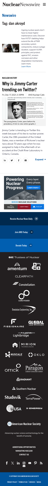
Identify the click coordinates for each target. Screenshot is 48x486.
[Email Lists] (24, 466)
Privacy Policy (12, 482)
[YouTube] (29, 463)
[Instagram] (24, 463)
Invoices (32, 482)
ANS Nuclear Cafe (36, 94)
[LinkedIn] (18, 463)
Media (39, 482)
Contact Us (24, 454)
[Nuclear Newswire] (41, 463)
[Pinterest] (35, 463)
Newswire (9, 15)
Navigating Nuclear (24, 450)
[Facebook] (6, 463)
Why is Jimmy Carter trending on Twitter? (19, 86)
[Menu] (43, 4)
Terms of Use (23, 482)
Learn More (26, 66)
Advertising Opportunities (24, 447)
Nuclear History (9, 77)
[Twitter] (12, 463)
